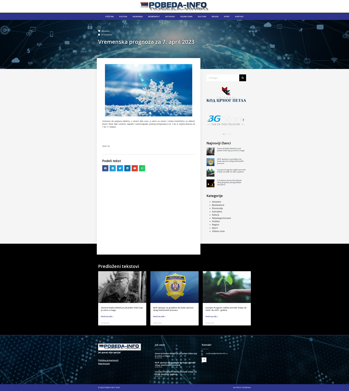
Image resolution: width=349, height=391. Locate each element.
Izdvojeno (217, 211)
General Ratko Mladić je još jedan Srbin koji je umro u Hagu (231, 149)
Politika (123, 16)
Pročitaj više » (107, 316)
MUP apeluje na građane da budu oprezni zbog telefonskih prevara (230, 161)
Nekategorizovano (221, 218)
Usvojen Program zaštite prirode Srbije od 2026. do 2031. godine (231, 170)
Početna (109, 16)
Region (215, 16)
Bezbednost (154, 16)
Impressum (104, 363)
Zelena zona (186, 16)
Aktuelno (170, 16)
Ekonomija (138, 16)
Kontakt (239, 16)
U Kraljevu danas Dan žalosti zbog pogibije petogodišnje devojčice (229, 182)
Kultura (202, 16)
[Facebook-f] (204, 359)
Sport (227, 16)
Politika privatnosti (108, 360)
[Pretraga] (242, 77)
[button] (105, 168)
